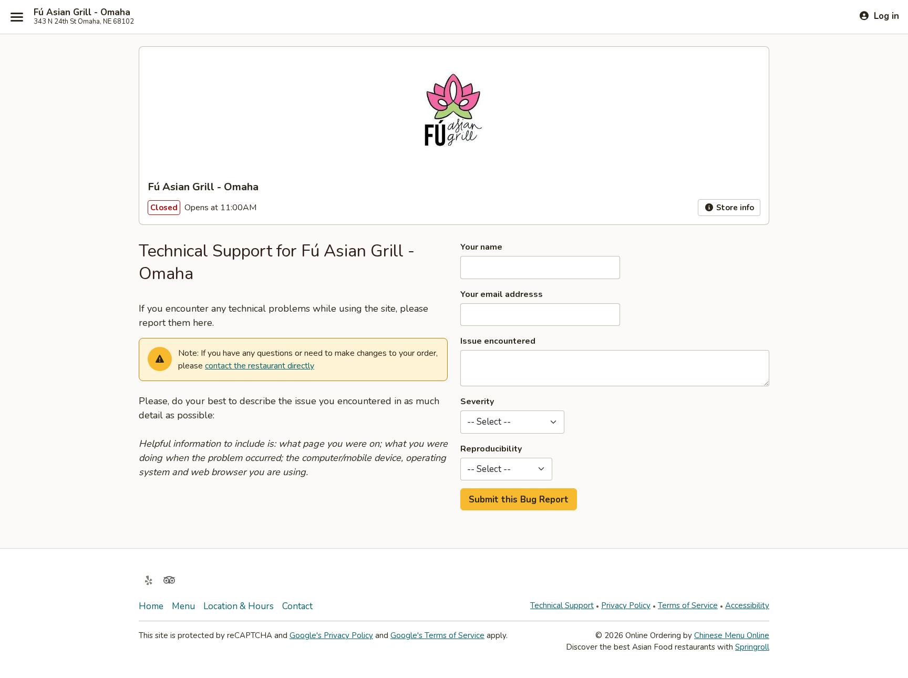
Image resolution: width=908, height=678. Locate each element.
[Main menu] (17, 17)
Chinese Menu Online (731, 635)
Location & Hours (238, 606)
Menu (183, 606)
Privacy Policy (626, 605)
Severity (477, 401)
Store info (734, 207)
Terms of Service (688, 605)
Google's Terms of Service (437, 635)
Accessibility (747, 605)
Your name (481, 247)
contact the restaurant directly (259, 366)
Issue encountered (497, 341)
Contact (297, 606)
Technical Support (562, 605)
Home (151, 606)
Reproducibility (491, 449)
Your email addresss (501, 294)
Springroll (752, 647)
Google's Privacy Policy (331, 635)
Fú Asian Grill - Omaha (82, 12)
